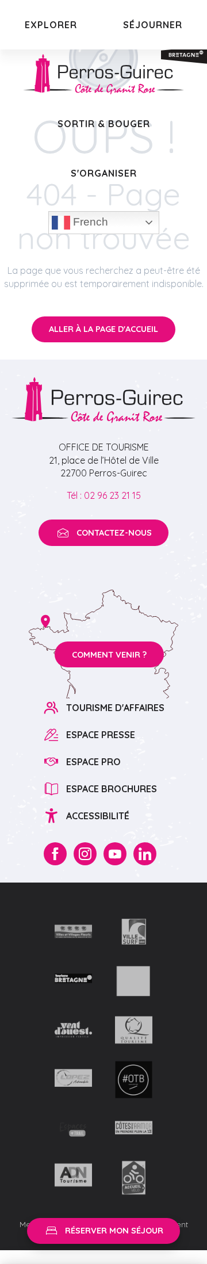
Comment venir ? (109, 655)
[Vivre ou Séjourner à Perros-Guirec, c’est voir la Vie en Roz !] (103, 74)
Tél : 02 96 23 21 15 (104, 495)
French (89, 222)
